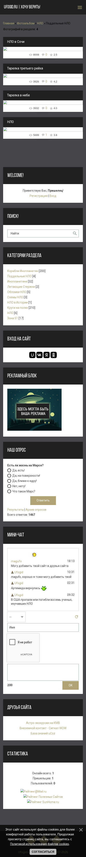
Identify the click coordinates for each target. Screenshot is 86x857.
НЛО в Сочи (15, 42)
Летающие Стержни (21, 286)
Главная (8, 23)
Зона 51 (12, 318)
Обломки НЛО (16, 292)
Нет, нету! (18, 486)
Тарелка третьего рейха (25, 68)
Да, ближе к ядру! (24, 481)
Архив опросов (36, 509)
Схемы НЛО (15, 297)
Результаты (15, 509)
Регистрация (39, 196)
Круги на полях (17, 307)
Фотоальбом (25, 23)
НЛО (40, 23)
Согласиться (43, 851)
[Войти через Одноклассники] (54, 355)
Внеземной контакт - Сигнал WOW (43, 728)
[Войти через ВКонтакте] (39, 355)
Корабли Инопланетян (22, 271)
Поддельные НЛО (19, 276)
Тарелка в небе (18, 95)
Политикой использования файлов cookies (39, 844)
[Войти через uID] (32, 355)
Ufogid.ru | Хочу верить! (22, 7)
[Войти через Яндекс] (46, 355)
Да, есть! (18, 470)
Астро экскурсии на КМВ (43, 723)
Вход (52, 196)
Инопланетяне (17, 281)
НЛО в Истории (17, 302)
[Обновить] (76, 618)
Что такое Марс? (23, 491)
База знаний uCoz (43, 733)
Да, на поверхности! (26, 475)
